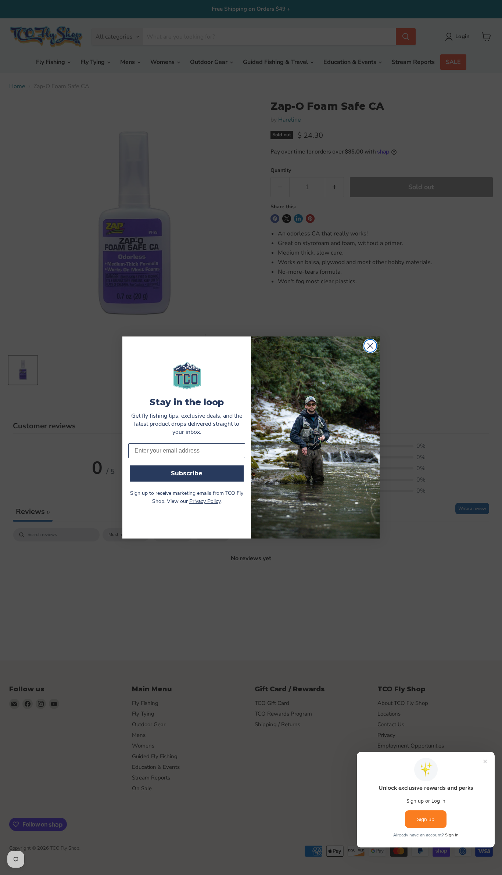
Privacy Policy (204, 501)
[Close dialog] (370, 345)
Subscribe (186, 473)
